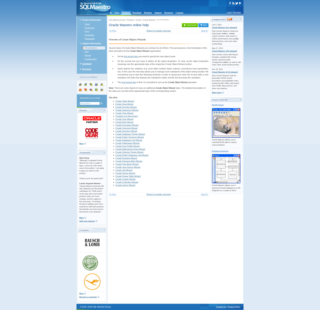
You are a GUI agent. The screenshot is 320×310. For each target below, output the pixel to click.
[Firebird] (80, 91)
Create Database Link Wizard (129, 140)
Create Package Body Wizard (129, 161)
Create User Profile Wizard (128, 146)
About (87, 24)
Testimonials (89, 39)
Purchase (148, 13)
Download (136, 13)
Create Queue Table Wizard (128, 176)
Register (237, 12)
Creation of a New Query (127, 116)
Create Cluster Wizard (126, 179)
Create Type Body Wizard (127, 164)
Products (126, 13)
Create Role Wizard (124, 122)
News (117, 13)
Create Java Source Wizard (128, 167)
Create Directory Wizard (126, 131)
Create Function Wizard (126, 107)
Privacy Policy (234, 307)
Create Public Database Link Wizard (132, 155)
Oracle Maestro (149, 20)
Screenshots (89, 35)
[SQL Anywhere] (91, 91)
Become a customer (88, 297)
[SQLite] (102, 86)
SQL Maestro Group (117, 20)
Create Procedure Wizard (127, 125)
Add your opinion (87, 221)
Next (203, 31)
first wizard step (131, 56)
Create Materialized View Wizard (130, 149)
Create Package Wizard (126, 158)
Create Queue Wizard (125, 173)
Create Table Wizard (125, 101)
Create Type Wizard (124, 113)
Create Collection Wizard (127, 182)
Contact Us (221, 307)
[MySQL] (86, 86)
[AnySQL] (80, 86)
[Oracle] (86, 91)
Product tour (89, 28)
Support (158, 13)
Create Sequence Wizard (127, 110)
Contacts (179, 13)
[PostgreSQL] (96, 86)
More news (217, 93)
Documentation (91, 48)
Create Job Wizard (124, 170)
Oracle (138, 20)
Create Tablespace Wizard (128, 143)
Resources (168, 13)
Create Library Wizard (125, 185)
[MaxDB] (102, 91)
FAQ (87, 52)
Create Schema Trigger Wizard (130, 152)
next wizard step (129, 82)
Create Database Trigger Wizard (130, 134)
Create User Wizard (124, 119)
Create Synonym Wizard (127, 128)
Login (229, 12)
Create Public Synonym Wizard (130, 137)
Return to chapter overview (158, 31)
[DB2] (96, 91)
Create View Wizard (124, 104)
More (81, 144)
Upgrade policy (91, 59)
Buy (205, 25)
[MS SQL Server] (91, 86)
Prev (114, 31)
